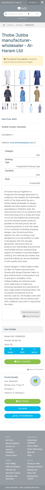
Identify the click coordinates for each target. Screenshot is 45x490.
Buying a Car (32, 470)
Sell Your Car (11, 470)
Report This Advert (32, 316)
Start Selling (11, 463)
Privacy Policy (11, 455)
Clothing (19, 25)
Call (23, 416)
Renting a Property (35, 467)
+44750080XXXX (26, 416)
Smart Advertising (34, 449)
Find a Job (31, 473)
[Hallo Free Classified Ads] (22, 8)
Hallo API (31, 452)
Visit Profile (23, 401)
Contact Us (10, 446)
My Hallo (33, 3)
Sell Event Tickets (13, 473)
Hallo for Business (13, 467)
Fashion (10, 25)
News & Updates (12, 443)
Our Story (9, 440)
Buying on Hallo (33, 463)
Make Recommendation (30, 312)
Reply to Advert (23, 362)
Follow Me (22, 409)
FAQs (29, 455)
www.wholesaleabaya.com (21, 142)
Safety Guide (32, 446)
